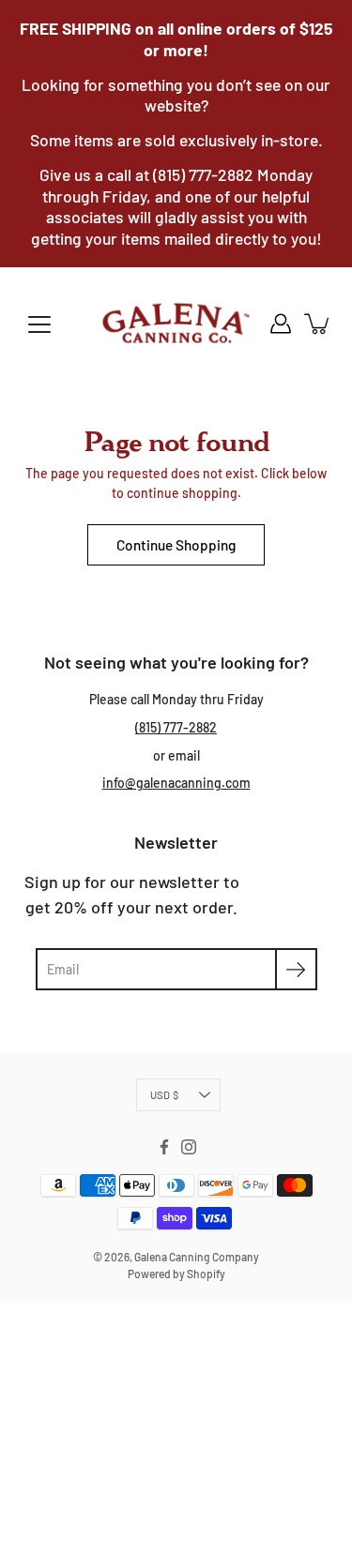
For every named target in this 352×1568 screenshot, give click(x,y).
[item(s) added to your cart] (318, 324)
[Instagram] (188, 1146)
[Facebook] (164, 1146)
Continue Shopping (176, 544)
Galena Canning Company (196, 1256)
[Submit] (296, 969)
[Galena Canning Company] (176, 323)
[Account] (281, 324)
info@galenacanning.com (176, 783)
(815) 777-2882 (176, 727)
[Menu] (39, 324)
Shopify (206, 1273)
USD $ (164, 1095)
